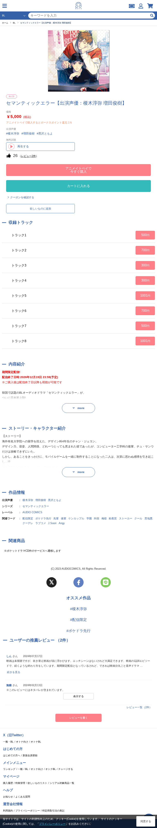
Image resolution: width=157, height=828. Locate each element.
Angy (62, 523)
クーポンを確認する (22, 197)
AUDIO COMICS (32, 512)
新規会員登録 (30, 755)
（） (28, 156)
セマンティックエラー (35, 506)
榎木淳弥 (27, 500)
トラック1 (18, 235)
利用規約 (8, 810)
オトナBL (36, 741)
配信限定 (27, 518)
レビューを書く (78, 717)
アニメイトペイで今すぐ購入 (78, 170)
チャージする (65, 769)
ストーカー (125, 518)
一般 (20, 769)
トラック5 (18, 295)
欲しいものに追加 (40, 208)
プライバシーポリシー (27, 810)
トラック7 (18, 326)
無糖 (9, 685)
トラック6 (18, 311)
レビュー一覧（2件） (139, 707)
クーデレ (27, 523)
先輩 (56, 518)
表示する (78, 696)
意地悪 (149, 518)
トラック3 (18, 265)
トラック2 (18, 250)
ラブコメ (40, 523)
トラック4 (18, 280)
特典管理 (20, 783)
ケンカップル (76, 518)
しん (9, 656)
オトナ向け (22, 741)
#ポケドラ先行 (78, 631)
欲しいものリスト (37, 783)
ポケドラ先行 (43, 518)
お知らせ (8, 796)
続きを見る (13, 672)
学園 (89, 518)
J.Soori (52, 523)
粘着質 (113, 518)
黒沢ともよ (54, 500)
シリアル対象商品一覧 (62, 783)
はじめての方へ (11, 755)
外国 (96, 518)
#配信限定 (78, 620)
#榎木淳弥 (78, 609)
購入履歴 (8, 783)
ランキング (9, 769)
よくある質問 (22, 796)
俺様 (104, 518)
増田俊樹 (40, 500)
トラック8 (18, 341)
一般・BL (8, 741)
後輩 (63, 518)
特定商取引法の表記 (53, 810)
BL (26, 769)
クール (138, 518)
